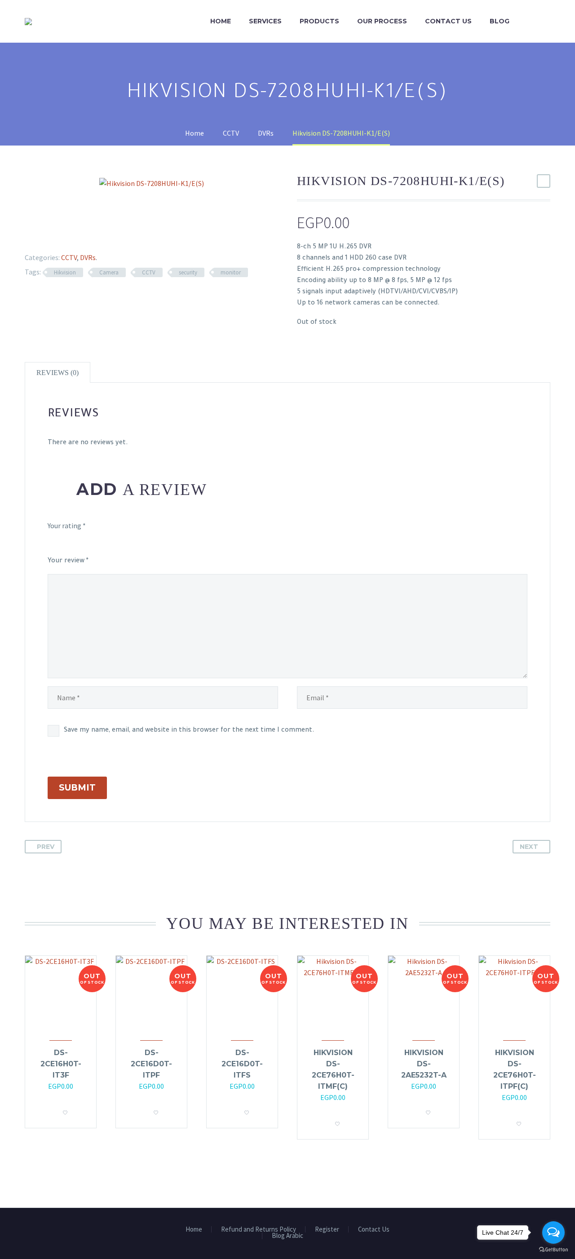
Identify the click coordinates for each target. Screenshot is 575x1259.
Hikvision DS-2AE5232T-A (424, 1063)
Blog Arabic (287, 1235)
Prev (45, 847)
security (188, 272)
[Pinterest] (52, 235)
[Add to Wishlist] (65, 1110)
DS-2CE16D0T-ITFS (242, 1063)
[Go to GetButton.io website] (553, 1250)
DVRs (88, 257)
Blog (499, 21)
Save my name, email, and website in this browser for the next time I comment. (189, 730)
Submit (77, 787)
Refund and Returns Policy (258, 1229)
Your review (68, 561)
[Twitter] (39, 235)
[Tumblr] (65, 235)
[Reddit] (91, 235)
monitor (231, 272)
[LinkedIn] (78, 235)
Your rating (67, 525)
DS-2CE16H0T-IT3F (60, 1063)
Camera (109, 272)
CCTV (69, 257)
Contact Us (448, 21)
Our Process (382, 21)
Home (220, 21)
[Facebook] (26, 235)
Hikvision (65, 272)
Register (327, 1229)
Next (529, 847)
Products (319, 21)
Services (265, 21)
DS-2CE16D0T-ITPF (151, 1063)
